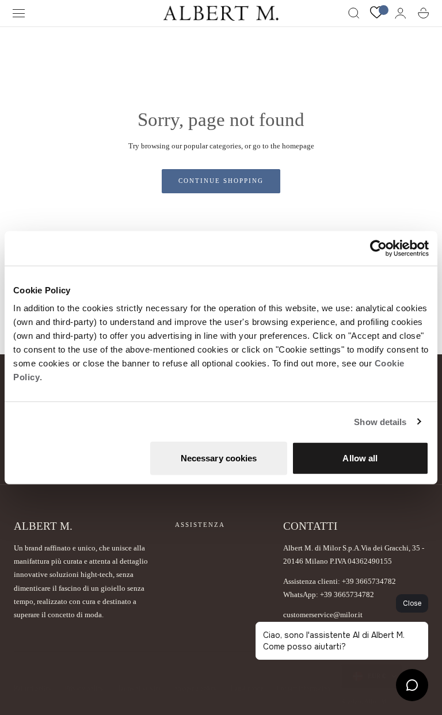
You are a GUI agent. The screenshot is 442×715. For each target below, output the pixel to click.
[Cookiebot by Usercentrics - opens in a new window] (378, 248)
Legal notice (247, 688)
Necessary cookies (219, 458)
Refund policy (33, 688)
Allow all (360, 458)
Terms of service (139, 688)
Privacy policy (84, 688)
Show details (380, 421)
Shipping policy (195, 688)
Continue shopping (221, 180)
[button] (19, 13)
